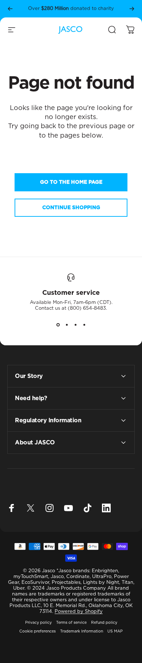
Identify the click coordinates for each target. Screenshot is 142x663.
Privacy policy (38, 623)
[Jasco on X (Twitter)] (30, 508)
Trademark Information (81, 631)
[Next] (132, 8)
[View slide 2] (66, 324)
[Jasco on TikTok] (87, 508)
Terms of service (71, 623)
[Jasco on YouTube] (68, 508)
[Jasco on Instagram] (49, 508)
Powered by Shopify (79, 611)
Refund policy (104, 623)
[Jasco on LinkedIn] (106, 508)
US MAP (115, 631)
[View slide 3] (75, 324)
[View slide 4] (84, 324)
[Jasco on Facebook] (11, 508)
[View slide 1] (58, 324)
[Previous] (10, 8)
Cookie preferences (37, 631)
